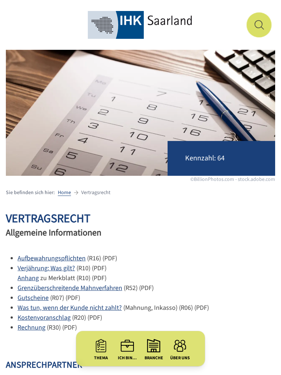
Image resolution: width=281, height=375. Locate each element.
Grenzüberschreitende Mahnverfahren (70, 288)
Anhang (28, 278)
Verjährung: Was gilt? (46, 268)
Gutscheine (33, 297)
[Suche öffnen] (259, 25)
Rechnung (31, 327)
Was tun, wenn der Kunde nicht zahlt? (70, 307)
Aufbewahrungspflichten (52, 258)
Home (64, 192)
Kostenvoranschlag (44, 317)
